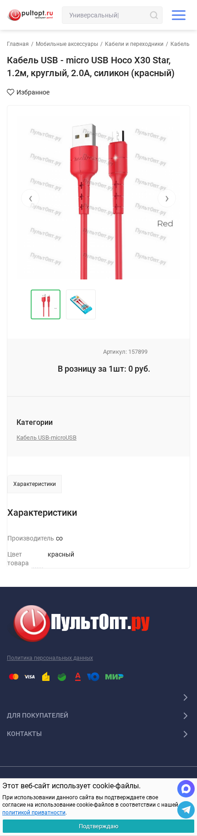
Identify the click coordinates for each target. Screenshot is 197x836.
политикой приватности (34, 812)
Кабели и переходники (134, 44)
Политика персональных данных (50, 658)
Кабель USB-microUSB (46, 437)
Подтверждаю (99, 826)
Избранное (32, 92)
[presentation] (30, 198)
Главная (18, 44)
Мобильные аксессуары (67, 44)
